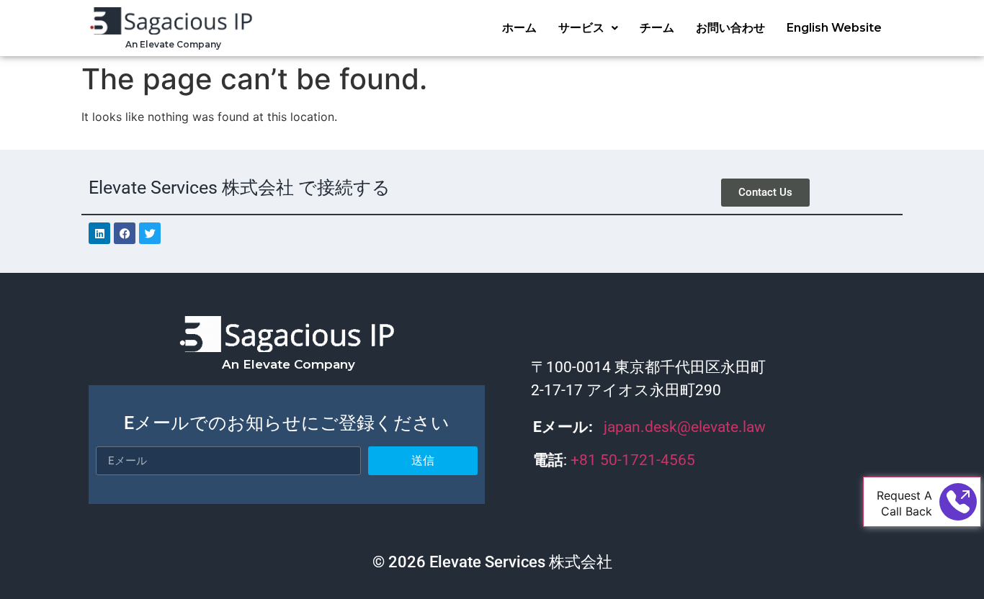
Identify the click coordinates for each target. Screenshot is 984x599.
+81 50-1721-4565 (635, 460)
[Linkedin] (99, 233)
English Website (834, 28)
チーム (657, 28)
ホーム (519, 28)
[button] (588, 28)
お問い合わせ (730, 28)
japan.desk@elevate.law (685, 427)
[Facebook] (124, 233)
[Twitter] (150, 233)
